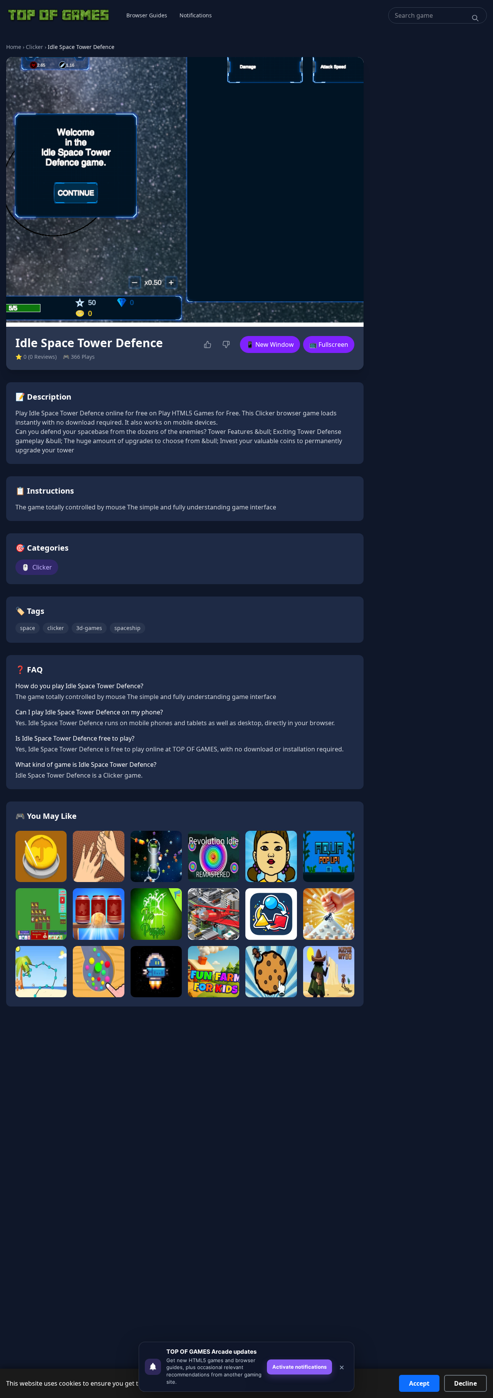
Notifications (195, 15)
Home (13, 46)
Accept (419, 1383)
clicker (55, 628)
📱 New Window (270, 344)
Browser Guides (146, 15)
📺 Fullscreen (328, 344)
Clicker (34, 46)
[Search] (475, 18)
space (27, 628)
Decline (465, 1383)
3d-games (89, 628)
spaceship (127, 628)
